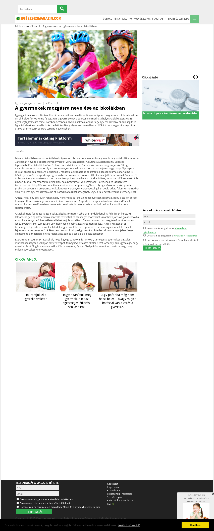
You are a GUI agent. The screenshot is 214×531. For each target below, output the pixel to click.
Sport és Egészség (178, 18)
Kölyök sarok (142, 18)
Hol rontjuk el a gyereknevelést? (35, 297)
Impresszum (114, 487)
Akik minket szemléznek (121, 500)
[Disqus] (77, 351)
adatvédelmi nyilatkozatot (61, 499)
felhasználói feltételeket (185, 235)
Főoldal (107, 18)
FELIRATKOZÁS (34, 511)
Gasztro (127, 18)
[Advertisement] (170, 51)
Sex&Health (159, 18)
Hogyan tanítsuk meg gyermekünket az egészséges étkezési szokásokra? (76, 301)
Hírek (117, 18)
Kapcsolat (112, 483)
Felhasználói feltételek (119, 493)
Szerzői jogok (114, 497)
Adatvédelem (114, 490)
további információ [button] (129, 525)
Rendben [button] (195, 525)
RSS (109, 503)
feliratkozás (152, 248)
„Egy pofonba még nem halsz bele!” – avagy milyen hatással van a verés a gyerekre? (117, 301)
